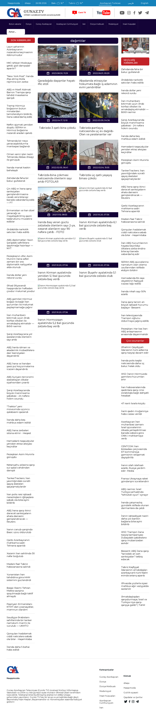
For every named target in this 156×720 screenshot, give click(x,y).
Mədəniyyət (113, 24)
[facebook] (134, 13)
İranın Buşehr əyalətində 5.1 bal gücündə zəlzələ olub (97, 274)
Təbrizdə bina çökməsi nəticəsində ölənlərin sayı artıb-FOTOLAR (55, 178)
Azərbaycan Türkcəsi (110, 3)
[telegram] (147, 13)
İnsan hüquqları (129, 24)
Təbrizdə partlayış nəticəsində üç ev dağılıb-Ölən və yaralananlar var (96, 131)
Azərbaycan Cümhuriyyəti (67, 24)
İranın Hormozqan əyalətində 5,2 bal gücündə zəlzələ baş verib (56, 323)
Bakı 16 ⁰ (57, 3)
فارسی (131, 3)
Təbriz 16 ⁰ (76, 3)
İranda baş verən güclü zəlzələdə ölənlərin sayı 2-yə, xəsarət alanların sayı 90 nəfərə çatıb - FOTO (56, 227)
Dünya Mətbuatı (107, 686)
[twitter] (140, 13)
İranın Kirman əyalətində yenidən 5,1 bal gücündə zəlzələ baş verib (54, 276)
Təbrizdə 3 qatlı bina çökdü (57, 127)
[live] (79, 12)
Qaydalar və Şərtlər (133, 697)
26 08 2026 (41, 3)
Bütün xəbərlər (15, 24)
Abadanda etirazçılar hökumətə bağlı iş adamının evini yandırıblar (98, 84)
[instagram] (129, 13)
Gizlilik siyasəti (131, 692)
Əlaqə (28, 3)
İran (84, 24)
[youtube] (103, 12)
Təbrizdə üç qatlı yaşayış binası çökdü (95, 176)
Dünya (28, 24)
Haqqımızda (14, 3)
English (144, 3)
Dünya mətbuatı (97, 24)
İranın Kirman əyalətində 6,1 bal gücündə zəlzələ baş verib (98, 225)
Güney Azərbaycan (44, 24)
